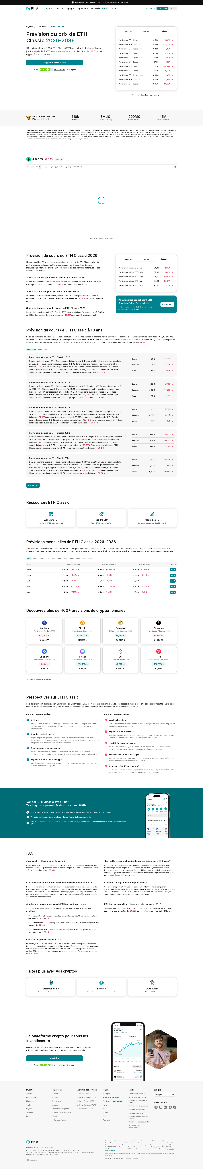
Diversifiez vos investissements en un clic (101, 992)
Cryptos (29, 1109)
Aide (105, 1109)
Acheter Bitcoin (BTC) (86, 1094)
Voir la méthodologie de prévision (146, 95)
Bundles (55, 1094)
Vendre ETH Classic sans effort (101, 523)
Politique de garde (136, 1113)
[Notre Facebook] (175, 1107)
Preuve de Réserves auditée (80, 817)
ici (111, 1155)
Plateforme (30, 1101)
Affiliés (105, 1112)
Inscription (162, 8)
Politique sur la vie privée (138, 1106)
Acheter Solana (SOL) (85, 1109)
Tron (158, 657)
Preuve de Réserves (111, 1097)
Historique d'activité (60, 1120)
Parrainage (107, 1105)
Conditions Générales (137, 1094)
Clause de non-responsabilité (135, 1126)
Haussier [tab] (128, 31)
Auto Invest (56, 1101)
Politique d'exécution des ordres (138, 1118)
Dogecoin (121, 628)
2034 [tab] (78, 559)
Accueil (29, 1094)
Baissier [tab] (164, 31)
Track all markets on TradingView (102, 238)
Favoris (55, 1116)
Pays (28, 1116)
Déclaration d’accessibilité (139, 1122)
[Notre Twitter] (156, 1107)
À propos (106, 1094)
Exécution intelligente (60, 1109)
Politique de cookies (137, 1110)
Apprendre (107, 1120)
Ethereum (159, 628)
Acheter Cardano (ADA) (86, 1105)
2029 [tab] (47, 559)
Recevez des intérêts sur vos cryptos (51, 992)
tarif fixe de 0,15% (109, 812)
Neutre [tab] (146, 31)
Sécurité (29, 1112)
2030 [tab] (53, 559)
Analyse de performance (61, 1112)
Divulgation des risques (138, 1097)
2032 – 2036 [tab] (42, 350)
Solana (82, 657)
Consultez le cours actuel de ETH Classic (152, 523)
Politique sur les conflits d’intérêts (138, 1102)
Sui (120, 657)
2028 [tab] (41, 559)
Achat (173, 569)
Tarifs (28, 1105)
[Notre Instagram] (170, 1107)
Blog (105, 1116)
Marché (55, 1105)
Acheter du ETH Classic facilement (51, 523)
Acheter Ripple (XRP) (85, 1101)
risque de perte (58, 130)
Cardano (44, 628)
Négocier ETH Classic (54, 62)
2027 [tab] (35, 559)
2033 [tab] (72, 559)
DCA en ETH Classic (152, 992)
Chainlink (44, 657)
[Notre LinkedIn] (165, 1107)
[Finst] (32, 8)
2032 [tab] (65, 559)
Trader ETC (167, 304)
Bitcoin (82, 628)
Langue (157, 1090)
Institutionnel (31, 1097)
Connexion (150, 8)
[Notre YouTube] (161, 1107)
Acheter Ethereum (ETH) (87, 1097)
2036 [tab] (90, 559)
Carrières (113, 1101)
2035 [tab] (84, 559)
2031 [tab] (59, 559)
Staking (55, 1097)
